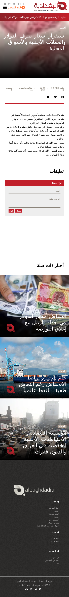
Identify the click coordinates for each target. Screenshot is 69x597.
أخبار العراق (54, 508)
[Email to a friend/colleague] (48, 97)
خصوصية (34, 581)
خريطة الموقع (21, 581)
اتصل (57, 563)
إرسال (18, 211)
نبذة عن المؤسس (52, 560)
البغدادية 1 (55, 538)
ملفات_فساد (53, 523)
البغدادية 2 (55, 541)
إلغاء (11, 211)
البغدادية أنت (54, 520)
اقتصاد (56, 511)
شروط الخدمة (47, 581)
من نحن (56, 557)
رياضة (56, 517)
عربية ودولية (54, 514)
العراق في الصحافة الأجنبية (48, 526)
